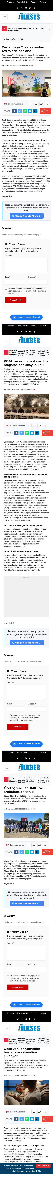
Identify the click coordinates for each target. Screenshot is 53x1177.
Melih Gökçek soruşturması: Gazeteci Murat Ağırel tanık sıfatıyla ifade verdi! (28, 29)
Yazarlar (43, 2)
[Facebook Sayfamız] (21, 7)
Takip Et (46, 111)
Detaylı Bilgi (36, 1171)
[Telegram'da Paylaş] (30, 111)
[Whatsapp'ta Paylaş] (25, 111)
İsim (7, 277)
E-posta (32, 277)
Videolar (34, 2)
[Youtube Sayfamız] (34, 7)
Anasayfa (10, 2)
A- (36, 104)
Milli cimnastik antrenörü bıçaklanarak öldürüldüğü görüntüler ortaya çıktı (22, 353)
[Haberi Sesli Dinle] (31, 104)
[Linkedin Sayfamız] (30, 7)
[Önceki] (45, 29)
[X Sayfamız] (18, 7)
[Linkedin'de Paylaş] (35, 111)
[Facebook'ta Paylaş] (14, 111)
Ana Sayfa (10, 39)
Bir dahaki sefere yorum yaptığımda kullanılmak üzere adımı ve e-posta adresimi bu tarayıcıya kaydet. (27, 290)
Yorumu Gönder (15, 300)
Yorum (8, 255)
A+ (41, 104)
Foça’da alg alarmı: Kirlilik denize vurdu (48, 353)
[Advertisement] (26, 598)
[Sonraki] (49, 29)
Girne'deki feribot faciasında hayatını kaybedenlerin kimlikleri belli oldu (43, 353)
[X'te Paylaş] (20, 111)
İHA (32, 66)
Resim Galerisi (22, 2)
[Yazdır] (47, 104)
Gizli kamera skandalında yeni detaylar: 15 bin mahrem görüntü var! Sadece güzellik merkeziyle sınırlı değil (30, 353)
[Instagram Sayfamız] (26, 7)
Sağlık (20, 39)
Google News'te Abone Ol (28, 216)
